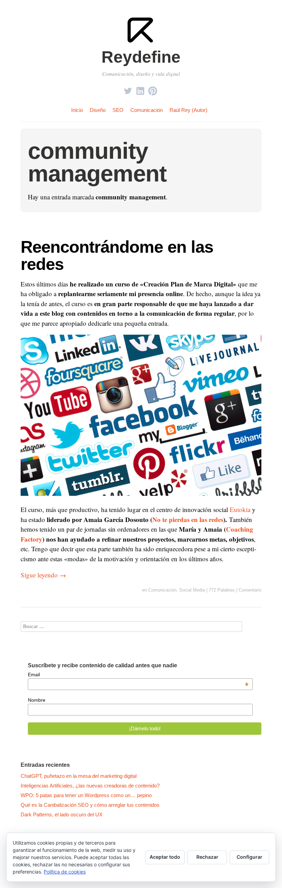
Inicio (77, 110)
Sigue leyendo (43, 575)
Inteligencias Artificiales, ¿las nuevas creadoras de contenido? (90, 785)
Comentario (250, 590)
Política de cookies (65, 872)
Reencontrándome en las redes (117, 255)
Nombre (36, 700)
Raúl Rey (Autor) (188, 110)
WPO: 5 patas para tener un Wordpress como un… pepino (86, 795)
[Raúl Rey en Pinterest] (153, 89)
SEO (117, 110)
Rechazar (207, 857)
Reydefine (141, 57)
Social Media (192, 590)
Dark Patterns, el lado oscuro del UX (61, 814)
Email (138, 674)
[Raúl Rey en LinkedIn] (140, 89)
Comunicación (146, 110)
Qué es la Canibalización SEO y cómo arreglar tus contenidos (90, 805)
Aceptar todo (165, 857)
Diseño (98, 110)
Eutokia (240, 509)
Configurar (249, 857)
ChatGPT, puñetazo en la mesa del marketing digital (79, 776)
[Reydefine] (141, 42)
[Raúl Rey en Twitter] (128, 89)
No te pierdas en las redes (187, 519)
